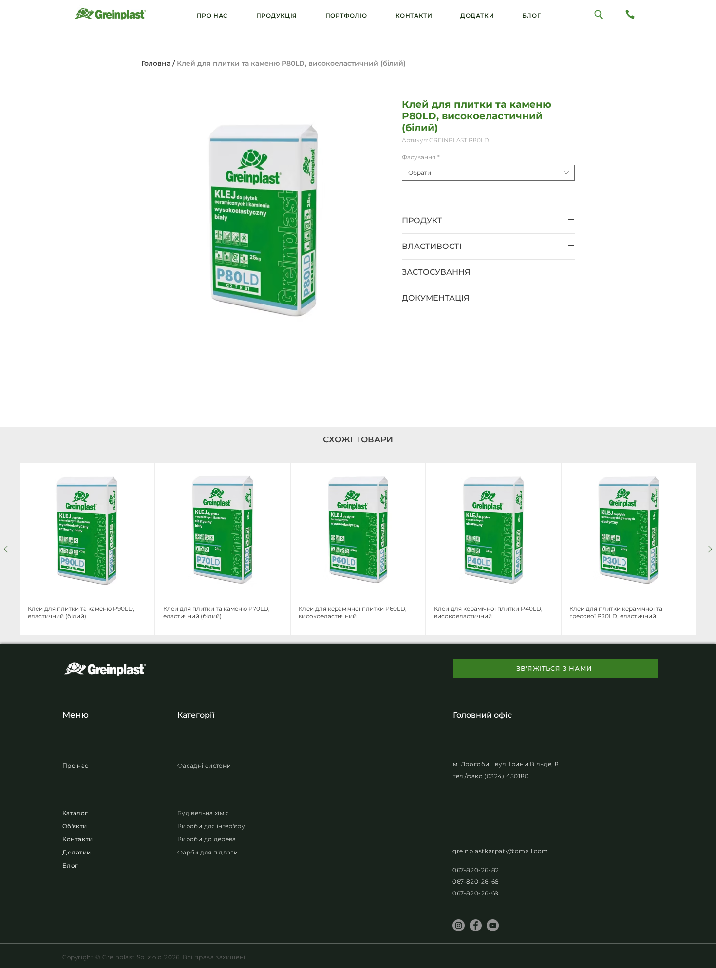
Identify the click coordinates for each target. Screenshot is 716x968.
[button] (477, 15)
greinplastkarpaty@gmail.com (500, 850)
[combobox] (488, 173)
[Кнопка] (598, 14)
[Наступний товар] (710, 549)
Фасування (421, 157)
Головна (155, 63)
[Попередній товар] (6, 549)
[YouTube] (493, 925)
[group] (358, 548)
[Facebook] (476, 925)
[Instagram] (458, 925)
